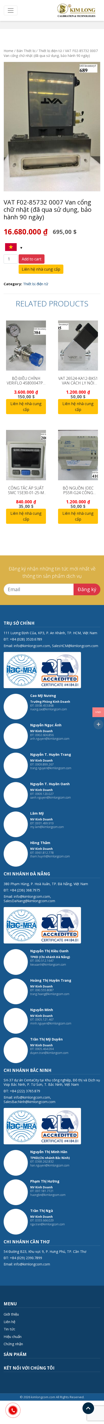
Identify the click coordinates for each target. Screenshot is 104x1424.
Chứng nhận (13, 1343)
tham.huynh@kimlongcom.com (50, 856)
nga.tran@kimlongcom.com (47, 1224)
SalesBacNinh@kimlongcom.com (29, 1101)
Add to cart (31, 259)
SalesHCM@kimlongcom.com (75, 645)
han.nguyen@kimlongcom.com (49, 1165)
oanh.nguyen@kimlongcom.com (50, 797)
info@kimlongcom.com (32, 645)
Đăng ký (87, 589)
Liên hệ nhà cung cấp (41, 269)
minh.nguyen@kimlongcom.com (50, 1023)
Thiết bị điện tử (50, 50)
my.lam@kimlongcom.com (47, 827)
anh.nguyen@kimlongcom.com (49, 739)
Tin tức (9, 1328)
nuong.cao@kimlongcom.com (48, 709)
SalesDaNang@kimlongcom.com (29, 901)
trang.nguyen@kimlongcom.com (50, 768)
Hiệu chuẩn (13, 1336)
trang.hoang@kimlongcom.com (49, 994)
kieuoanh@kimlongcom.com (48, 964)
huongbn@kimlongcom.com (48, 1195)
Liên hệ (9, 1321)
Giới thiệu (11, 1314)
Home (8, 50)
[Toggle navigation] (10, 10)
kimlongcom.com (43, 1397)
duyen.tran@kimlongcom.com (49, 1053)
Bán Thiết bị (25, 50)
